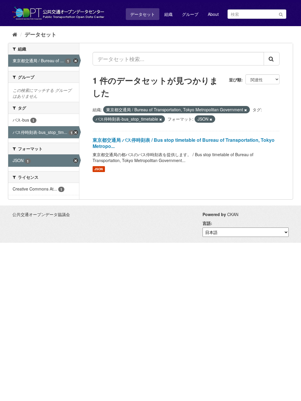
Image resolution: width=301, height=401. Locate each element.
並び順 (235, 79)
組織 (168, 14)
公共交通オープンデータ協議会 (41, 214)
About (213, 14)
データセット (142, 14)
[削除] (245, 109)
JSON (98, 169)
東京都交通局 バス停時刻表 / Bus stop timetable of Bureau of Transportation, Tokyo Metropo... (184, 143)
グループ (190, 14)
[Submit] (280, 13)
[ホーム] (14, 34)
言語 (207, 223)
